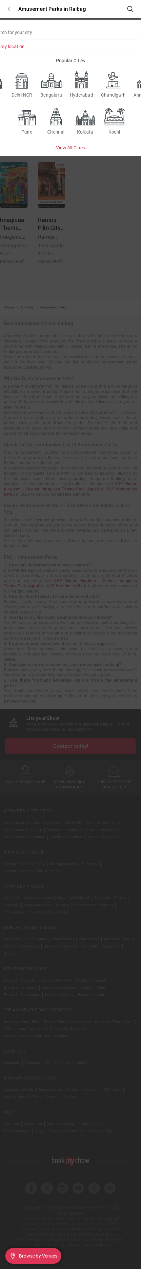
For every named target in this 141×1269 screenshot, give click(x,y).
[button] (9, 9)
